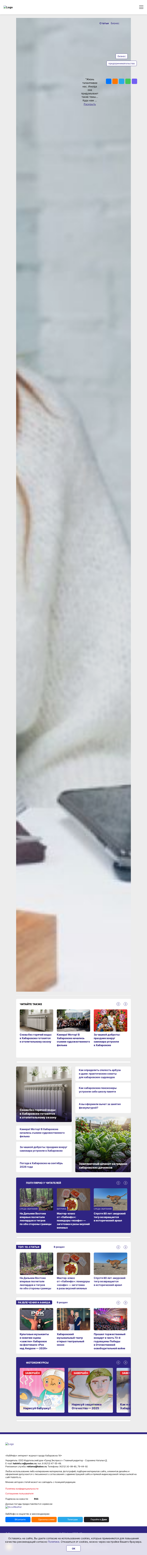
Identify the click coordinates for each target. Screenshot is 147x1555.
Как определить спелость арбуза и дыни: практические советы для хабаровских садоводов (100, 1073)
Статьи (104, 23)
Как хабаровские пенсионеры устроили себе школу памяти (98, 1089)
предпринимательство (121, 63)
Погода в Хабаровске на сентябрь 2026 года (41, 1165)
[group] (36, 1271)
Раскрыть (90, 104)
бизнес (122, 56)
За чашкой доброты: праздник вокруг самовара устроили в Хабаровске (43, 1148)
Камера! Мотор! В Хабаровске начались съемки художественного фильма (42, 1133)
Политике (53, 1541)
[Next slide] (125, 1004)
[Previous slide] (118, 1004)
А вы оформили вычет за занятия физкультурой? (100, 1106)
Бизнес (115, 23)
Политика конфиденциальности (21, 1488)
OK (73, 1548)
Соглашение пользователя (19, 1493)
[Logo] (19, 7)
